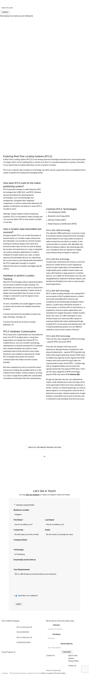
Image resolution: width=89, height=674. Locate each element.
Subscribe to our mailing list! (28, 595)
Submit (18, 604)
